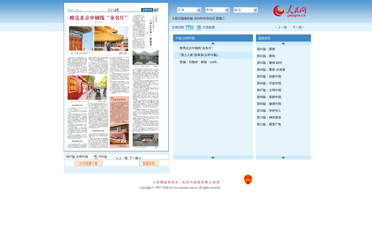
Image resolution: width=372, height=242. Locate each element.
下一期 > (298, 27)
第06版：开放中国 (269, 83)
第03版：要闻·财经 (269, 63)
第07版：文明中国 (269, 90)
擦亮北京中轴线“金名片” (196, 48)
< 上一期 (282, 27)
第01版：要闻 (266, 49)
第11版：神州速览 (269, 117)
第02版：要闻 (266, 56)
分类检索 (209, 27)
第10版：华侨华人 (269, 110)
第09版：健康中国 (269, 104)
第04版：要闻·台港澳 (271, 69)
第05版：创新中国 (269, 76)
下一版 (134, 158)
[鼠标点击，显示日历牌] (190, 27)
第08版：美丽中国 (269, 97)
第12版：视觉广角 (269, 124)
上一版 (123, 158)
